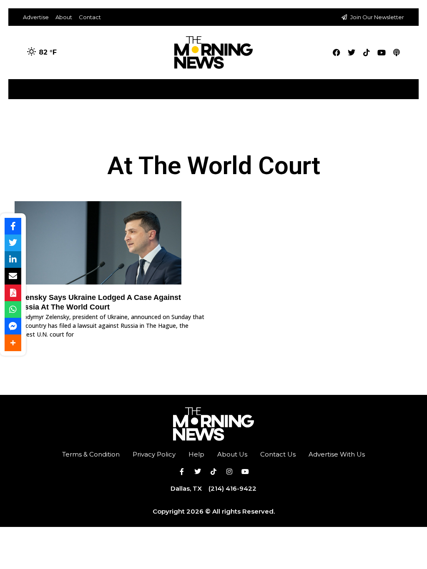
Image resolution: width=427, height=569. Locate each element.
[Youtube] (381, 52)
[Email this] (13, 276)
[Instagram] (229, 471)
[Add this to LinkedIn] (13, 259)
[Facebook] (336, 52)
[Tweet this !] (13, 243)
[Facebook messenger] (13, 326)
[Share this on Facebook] (13, 226)
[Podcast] (396, 52)
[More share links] (13, 342)
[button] (412, 86)
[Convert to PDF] (13, 292)
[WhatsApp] (13, 309)
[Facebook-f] (181, 471)
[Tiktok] (366, 52)
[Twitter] (351, 52)
